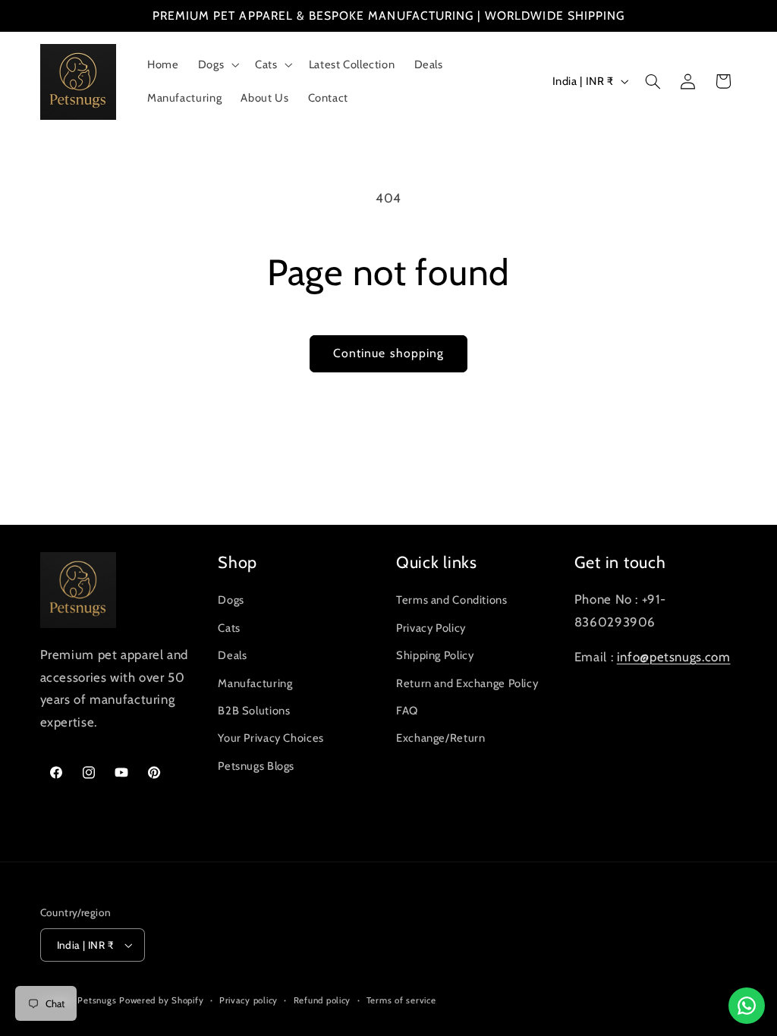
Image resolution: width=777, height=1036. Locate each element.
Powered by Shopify (161, 1000)
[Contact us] (746, 1005)
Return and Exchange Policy (467, 683)
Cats (229, 628)
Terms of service (401, 1000)
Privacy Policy (431, 628)
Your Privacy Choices (271, 738)
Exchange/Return (440, 738)
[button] (216, 64)
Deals (232, 655)
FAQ (407, 710)
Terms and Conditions (452, 600)
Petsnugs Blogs (256, 766)
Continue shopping (388, 353)
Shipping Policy (434, 655)
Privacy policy (248, 1000)
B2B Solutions (254, 710)
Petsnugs (96, 1000)
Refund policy (322, 1000)
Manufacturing (255, 683)
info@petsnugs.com (674, 656)
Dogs (231, 600)
